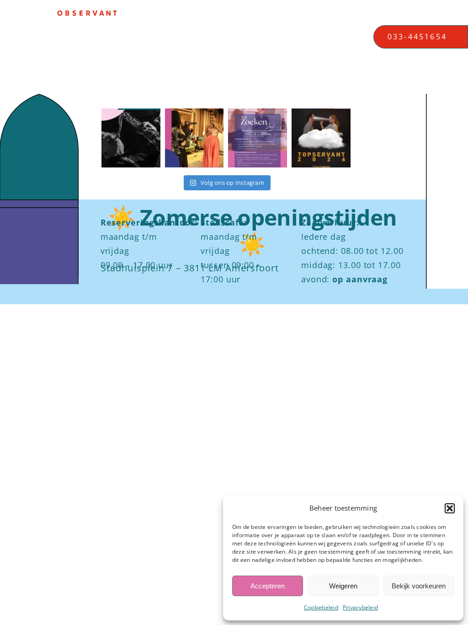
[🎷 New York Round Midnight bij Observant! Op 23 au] (130, 137)
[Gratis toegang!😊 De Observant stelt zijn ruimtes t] (321, 137)
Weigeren (343, 586)
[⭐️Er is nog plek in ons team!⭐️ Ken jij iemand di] (257, 137)
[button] (449, 508)
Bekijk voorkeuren (419, 586)
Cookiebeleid (321, 607)
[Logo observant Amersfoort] (87, 14)
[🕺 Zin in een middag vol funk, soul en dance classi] (194, 137)
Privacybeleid (360, 607)
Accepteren (267, 586)
